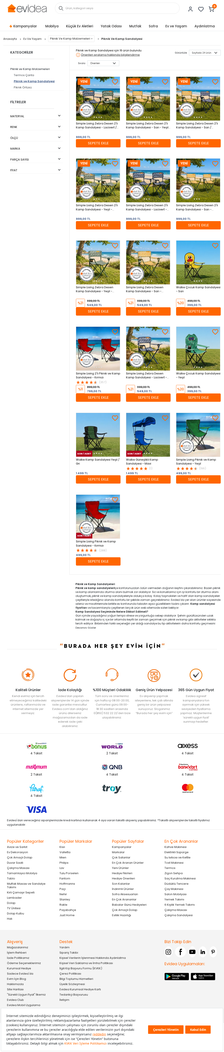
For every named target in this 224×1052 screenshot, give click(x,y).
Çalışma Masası (18, 868)
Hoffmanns (67, 884)
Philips (64, 863)
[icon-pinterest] (213, 951)
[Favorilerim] (201, 9)
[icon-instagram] (168, 951)
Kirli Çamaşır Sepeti (21, 892)
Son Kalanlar (121, 884)
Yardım (65, 947)
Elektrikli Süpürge (176, 852)
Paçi (63, 889)
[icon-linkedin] (203, 951)
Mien (63, 857)
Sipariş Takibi (69, 953)
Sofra (153, 26)
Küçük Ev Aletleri (79, 26)
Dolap (11, 903)
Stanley (65, 899)
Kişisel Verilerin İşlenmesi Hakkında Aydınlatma (93, 958)
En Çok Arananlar (124, 899)
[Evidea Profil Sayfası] (190, 9)
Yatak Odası (111, 26)
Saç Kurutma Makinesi (180, 878)
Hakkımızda (15, 984)
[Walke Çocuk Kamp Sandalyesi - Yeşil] (198, 348)
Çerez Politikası (70, 974)
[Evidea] (27, 7)
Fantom (65, 878)
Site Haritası (15, 989)
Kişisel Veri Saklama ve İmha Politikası (86, 963)
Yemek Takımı (174, 899)
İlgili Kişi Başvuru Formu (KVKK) (81, 968)
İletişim (64, 1000)
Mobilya (52, 26)
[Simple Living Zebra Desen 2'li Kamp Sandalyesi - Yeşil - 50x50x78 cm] (98, 180)
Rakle (63, 905)
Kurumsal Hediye (19, 968)
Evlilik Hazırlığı (121, 915)
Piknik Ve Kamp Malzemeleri (70, 39)
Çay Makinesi (173, 889)
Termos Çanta (24, 75)
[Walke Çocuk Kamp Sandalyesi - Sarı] (198, 262)
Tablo (11, 878)
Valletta (65, 852)
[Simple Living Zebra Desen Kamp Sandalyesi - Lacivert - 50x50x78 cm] (148, 348)
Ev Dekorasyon (17, 852)
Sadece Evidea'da (20, 974)
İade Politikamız (18, 958)
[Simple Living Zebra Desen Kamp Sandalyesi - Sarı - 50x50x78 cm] (148, 262)
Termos (169, 868)
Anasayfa (10, 39)
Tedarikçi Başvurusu (74, 995)
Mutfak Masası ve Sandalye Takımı (26, 885)
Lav (62, 868)
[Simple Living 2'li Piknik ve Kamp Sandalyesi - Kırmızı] (98, 348)
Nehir (63, 894)
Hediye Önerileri (123, 878)
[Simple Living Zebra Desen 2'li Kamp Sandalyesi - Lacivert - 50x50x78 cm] (148, 180)
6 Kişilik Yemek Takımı (179, 905)
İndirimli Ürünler (123, 889)
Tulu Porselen (69, 873)
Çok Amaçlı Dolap (19, 857)
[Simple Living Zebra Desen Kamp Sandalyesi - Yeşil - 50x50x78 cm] (98, 262)
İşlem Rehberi (16, 953)
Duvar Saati (15, 863)
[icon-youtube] (192, 951)
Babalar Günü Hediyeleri (129, 905)
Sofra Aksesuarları (125, 894)
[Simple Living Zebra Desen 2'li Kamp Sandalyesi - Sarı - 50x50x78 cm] (198, 180)
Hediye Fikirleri (122, 873)
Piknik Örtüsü (23, 87)
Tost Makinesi (174, 863)
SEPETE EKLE (98, 143)
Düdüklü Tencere (176, 884)
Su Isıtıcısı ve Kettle (177, 857)
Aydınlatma (204, 26)
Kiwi (62, 847)
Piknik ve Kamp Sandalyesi (34, 81)
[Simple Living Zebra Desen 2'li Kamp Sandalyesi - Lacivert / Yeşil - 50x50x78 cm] (98, 99)
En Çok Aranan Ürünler (128, 863)
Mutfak (135, 26)
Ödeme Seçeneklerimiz (24, 963)
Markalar (118, 852)
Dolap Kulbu (15, 913)
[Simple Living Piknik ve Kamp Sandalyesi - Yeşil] (198, 435)
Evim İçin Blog (16, 979)
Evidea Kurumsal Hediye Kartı (80, 989)
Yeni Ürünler (120, 868)
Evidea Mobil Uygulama (23, 1005)
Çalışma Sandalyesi (178, 915)
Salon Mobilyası (175, 894)
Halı (9, 919)
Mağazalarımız (17, 947)
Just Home (67, 915)
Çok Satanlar (121, 857)
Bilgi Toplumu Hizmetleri (76, 979)
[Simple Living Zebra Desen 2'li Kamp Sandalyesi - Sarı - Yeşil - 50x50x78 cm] (148, 99)
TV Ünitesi (14, 908)
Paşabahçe (68, 910)
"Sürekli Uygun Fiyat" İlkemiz (26, 995)
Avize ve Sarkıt (17, 847)
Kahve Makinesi (175, 847)
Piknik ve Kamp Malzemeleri (30, 69)
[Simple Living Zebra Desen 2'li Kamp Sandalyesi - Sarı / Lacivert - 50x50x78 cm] (198, 99)
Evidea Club (15, 1000)
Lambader (14, 898)
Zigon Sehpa (173, 873)
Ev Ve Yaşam (32, 39)
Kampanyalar (25, 26)
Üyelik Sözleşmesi (72, 984)
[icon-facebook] (180, 951)
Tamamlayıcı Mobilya (22, 873)
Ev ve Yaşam (176, 26)
